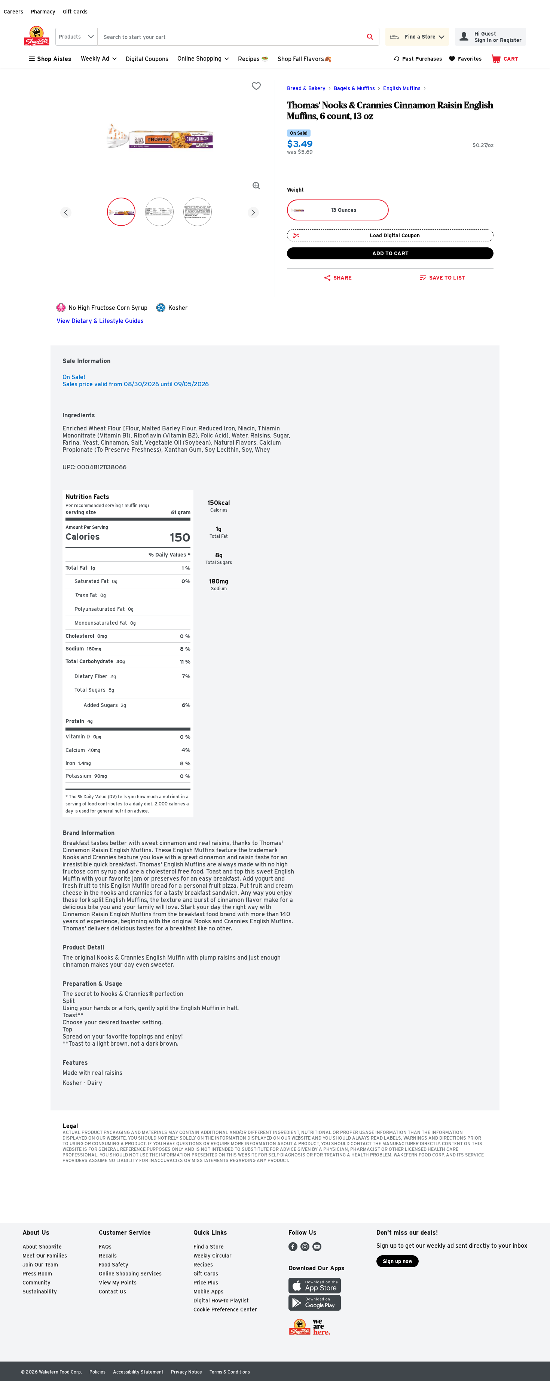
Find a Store (208, 1247)
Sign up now (397, 1261)
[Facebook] (292, 1249)
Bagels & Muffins (354, 88)
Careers (13, 12)
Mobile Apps (208, 1292)
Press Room (37, 1274)
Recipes (203, 1265)
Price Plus (205, 1283)
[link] (418, 58)
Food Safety (113, 1265)
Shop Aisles (54, 59)
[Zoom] (256, 185)
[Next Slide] (253, 211)
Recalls (108, 1256)
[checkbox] (256, 86)
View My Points (118, 1283)
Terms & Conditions (230, 1372)
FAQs (105, 1247)
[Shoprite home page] (38, 37)
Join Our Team (40, 1265)
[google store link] (314, 1308)
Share (342, 278)
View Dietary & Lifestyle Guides (100, 320)
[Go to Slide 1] (121, 212)
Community (36, 1283)
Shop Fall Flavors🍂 (304, 59)
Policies (97, 1372)
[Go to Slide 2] (159, 212)
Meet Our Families (44, 1256)
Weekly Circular (212, 1256)
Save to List (447, 278)
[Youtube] (316, 1249)
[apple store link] (314, 1291)
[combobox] (76, 37)
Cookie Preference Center (225, 1310)
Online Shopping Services (130, 1274)
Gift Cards (75, 12)
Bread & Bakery (306, 88)
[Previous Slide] (65, 211)
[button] (441, 35)
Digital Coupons (147, 59)
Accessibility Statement (138, 1372)
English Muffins (402, 88)
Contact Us (112, 1292)
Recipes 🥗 (253, 59)
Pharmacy (43, 12)
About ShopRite (42, 1247)
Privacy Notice (186, 1372)
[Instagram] (304, 1249)
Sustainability (39, 1292)
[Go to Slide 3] (197, 212)
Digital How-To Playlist (221, 1301)
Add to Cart (390, 253)
